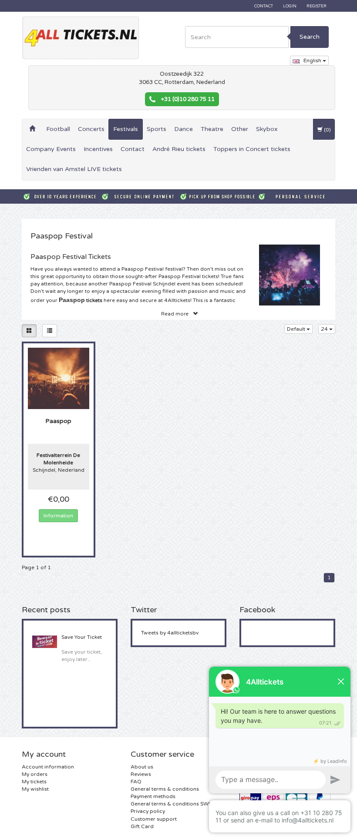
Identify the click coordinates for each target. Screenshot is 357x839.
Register (316, 6)
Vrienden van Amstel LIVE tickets (74, 169)
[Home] (32, 129)
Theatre (212, 129)
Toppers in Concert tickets (251, 149)
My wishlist (35, 789)
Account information (48, 767)
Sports (156, 129)
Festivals (125, 129)
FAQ (136, 782)
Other (239, 129)
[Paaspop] (58, 378)
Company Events (51, 149)
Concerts (91, 129)
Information (58, 516)
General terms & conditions (165, 789)
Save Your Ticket (81, 637)
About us (142, 767)
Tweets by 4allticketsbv (170, 633)
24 (325, 329)
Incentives (98, 149)
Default (296, 329)
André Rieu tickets (178, 149)
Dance (183, 129)
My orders (34, 774)
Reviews (141, 774)
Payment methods (153, 796)
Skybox (267, 129)
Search (310, 36)
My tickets (34, 782)
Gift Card (142, 826)
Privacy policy (148, 811)
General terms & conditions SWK (171, 804)
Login (289, 6)
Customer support (154, 819)
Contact (263, 6)
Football (58, 129)
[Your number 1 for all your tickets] (80, 38)
